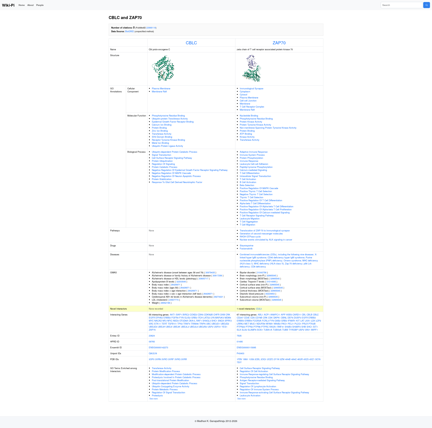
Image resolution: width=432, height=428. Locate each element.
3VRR (184, 359)
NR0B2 (277, 323)
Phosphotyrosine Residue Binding (168, 115)
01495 (240, 341)
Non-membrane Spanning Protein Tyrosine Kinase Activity (268, 127)
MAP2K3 (219, 317)
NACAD (158, 320)
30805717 (203, 278)
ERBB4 (248, 320)
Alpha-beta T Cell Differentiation (255, 203)
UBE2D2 (225, 323)
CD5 (252, 317)
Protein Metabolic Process (165, 389)
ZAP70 (279, 42)
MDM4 (228, 317)
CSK (270, 317)
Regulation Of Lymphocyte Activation (258, 386)
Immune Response (249, 160)
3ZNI (282, 359)
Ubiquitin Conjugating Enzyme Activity (170, 386)
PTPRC (265, 326)
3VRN (158, 359)
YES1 (224, 326)
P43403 (240, 353)
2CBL (257, 359)
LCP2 (318, 320)
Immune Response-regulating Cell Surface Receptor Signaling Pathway (274, 374)
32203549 (181, 281)
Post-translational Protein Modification (170, 380)
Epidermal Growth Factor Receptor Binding (173, 121)
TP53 (180, 323)
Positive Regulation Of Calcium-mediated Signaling (265, 212)
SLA (239, 329)
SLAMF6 (252, 329)
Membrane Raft (159, 91)
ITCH (200, 317)
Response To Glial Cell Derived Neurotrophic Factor (177, 182)
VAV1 (307, 329)
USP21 (217, 326)
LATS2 (206, 317)
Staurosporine (246, 245)
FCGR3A (257, 320)
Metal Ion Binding (160, 142)
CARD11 (297, 314)
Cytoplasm (245, 91)
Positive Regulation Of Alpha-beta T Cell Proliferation (266, 209)
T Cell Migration (247, 224)
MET (246, 323)
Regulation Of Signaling (163, 163)
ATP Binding (246, 133)
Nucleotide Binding (249, 115)
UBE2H (161, 326)
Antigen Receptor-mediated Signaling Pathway (262, 380)
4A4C (294, 359)
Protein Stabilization (161, 179)
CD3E (247, 317)
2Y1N (276, 359)
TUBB (285, 329)
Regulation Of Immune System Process (259, 389)
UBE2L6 (194, 326)
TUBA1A (268, 329)
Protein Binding (159, 127)
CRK (228, 314)
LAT (302, 320)
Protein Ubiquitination (162, 160)
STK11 (157, 323)
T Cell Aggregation (249, 221)
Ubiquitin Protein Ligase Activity (167, 145)
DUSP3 (297, 317)
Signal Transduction (161, 154)
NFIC (169, 320)
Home (22, 5)
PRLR (305, 323)
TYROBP (293, 329)
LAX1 (307, 320)
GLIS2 (187, 317)
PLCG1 (297, 323)
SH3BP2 (296, 326)
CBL (304, 314)
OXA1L (192, 320)
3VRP (171, 359)
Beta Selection (247, 185)
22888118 (151, 27)
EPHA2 (159, 317)
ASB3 (289, 314)
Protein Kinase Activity (251, 121)
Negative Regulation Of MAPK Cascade (171, 173)
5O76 (317, 359)
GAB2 (277, 320)
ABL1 (260, 314)
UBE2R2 (202, 326)
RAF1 (199, 320)
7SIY (239, 362)
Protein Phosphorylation (251, 157)
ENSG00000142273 (158, 347)
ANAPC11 (275, 314)
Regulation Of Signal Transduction (168, 392)
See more (154, 398)
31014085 (271, 281)
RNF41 (280, 326)
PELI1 (291, 323)
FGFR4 (175, 317)
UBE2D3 (153, 326)
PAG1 (284, 323)
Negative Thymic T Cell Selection (256, 194)
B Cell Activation (248, 182)
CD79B (258, 317)
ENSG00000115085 (246, 347)
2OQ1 (263, 359)
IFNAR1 (291, 320)
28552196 (165, 302)
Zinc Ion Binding (160, 130)
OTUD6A (183, 320)
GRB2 (194, 317)
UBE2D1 (215, 323)
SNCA (221, 320)
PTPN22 (241, 326)
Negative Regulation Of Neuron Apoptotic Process (176, 176)
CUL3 (259, 308)
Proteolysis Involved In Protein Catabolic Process (176, 377)
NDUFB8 (260, 323)
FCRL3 (265, 320)
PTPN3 (249, 326)
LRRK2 (240, 323)
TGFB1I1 (172, 323)
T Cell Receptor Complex (252, 106)
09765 (152, 341)
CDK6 (200, 314)
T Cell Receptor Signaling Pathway (257, 215)
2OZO (270, 359)
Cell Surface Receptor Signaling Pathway (172, 157)
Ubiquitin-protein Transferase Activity (170, 118)
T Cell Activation (248, 179)
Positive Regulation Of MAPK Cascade (259, 188)
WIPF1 (314, 329)
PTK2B (312, 323)
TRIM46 (195, 323)
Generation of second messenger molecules (261, 233)
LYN (212, 317)
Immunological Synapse (251, 88)
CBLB (309, 314)
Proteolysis (157, 395)
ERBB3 (240, 320)
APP (283, 314)
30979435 (210, 272)
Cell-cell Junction (248, 100)
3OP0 (151, 359)
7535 (239, 335)
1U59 (251, 359)
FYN (181, 317)
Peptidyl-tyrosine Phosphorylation (256, 167)
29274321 (218, 296)
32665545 (271, 275)
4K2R (300, 359)
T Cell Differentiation (250, 173)
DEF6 (290, 317)
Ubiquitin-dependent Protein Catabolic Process (174, 151)
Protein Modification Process (166, 371)
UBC (208, 323)
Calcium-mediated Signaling (253, 170)
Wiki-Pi (8, 5)
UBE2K (176, 326)
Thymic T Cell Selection (251, 197)
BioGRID (129, 31)
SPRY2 (228, 320)
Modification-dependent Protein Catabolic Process (176, 374)
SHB (303, 326)
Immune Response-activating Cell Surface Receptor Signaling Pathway (274, 392)
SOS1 (260, 329)
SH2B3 (288, 326)
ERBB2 (167, 317)
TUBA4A (277, 329)
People (40, 5)
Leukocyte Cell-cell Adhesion (254, 163)
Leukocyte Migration (250, 218)
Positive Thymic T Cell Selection (256, 191)
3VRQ (177, 359)
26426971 (175, 284)
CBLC (191, 42)
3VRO (164, 359)
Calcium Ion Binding (161, 124)
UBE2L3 (185, 326)
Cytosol (243, 94)
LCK (313, 320)
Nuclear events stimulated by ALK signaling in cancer (266, 239)
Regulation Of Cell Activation (254, 371)
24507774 (174, 299)
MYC (151, 320)
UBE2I (169, 326)
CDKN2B (208, 314)
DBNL (284, 317)
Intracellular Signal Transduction (255, 176)
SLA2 (244, 329)
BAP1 (179, 314)
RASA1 (273, 326)
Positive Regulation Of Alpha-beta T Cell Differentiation (266, 206)
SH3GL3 (206, 320)
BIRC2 (186, 314)
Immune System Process (252, 154)
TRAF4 (186, 323)
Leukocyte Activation (250, 395)
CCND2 (193, 314)
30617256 (217, 275)
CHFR (216, 314)
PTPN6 (257, 326)
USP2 (210, 326)
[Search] (426, 5)
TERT (164, 323)
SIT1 (315, 326)
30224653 (270, 293)
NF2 (165, 320)
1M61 (245, 359)
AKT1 (173, 314)
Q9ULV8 (153, 353)
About (30, 5)
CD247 (240, 317)
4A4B (288, 359)
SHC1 (214, 320)
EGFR (152, 317)
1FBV (239, 359)
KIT (298, 320)
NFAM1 (269, 323)
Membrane (245, 103)
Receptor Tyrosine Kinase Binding (168, 139)
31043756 (261, 272)
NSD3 (176, 320)
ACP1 (267, 314)
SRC (151, 323)
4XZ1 (312, 359)
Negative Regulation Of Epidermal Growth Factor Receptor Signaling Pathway (190, 170)
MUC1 (253, 323)
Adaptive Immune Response (253, 151)
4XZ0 (306, 359)
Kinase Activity (247, 136)
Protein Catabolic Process (164, 167)
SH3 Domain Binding (162, 136)
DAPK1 (276, 317)
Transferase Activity (161, 133)
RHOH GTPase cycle (250, 236)
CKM (222, 314)
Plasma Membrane (161, 88)
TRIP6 (202, 323)
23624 (152, 335)
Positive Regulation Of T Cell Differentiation (261, 200)
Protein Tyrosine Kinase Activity (255, 124)
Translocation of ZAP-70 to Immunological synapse (265, 230)
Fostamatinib (246, 248)
